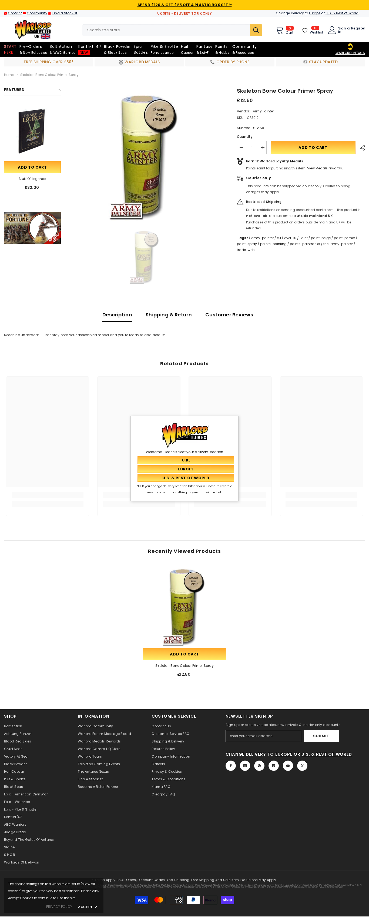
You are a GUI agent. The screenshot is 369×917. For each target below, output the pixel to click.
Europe (314, 13)
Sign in (342, 30)
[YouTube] (288, 766)
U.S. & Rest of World (342, 13)
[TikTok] (274, 766)
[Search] (172, 30)
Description (117, 314)
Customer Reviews (229, 314)
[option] (145, 154)
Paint (304, 238)
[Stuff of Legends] (32, 131)
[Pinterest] (259, 766)
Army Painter (263, 111)
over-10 (290, 238)
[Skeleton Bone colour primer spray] (184, 605)
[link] (32, 228)
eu (279, 238)
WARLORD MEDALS (350, 53)
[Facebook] (231, 766)
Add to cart (32, 167)
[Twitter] (302, 766)
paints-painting (273, 244)
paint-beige (321, 238)
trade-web (245, 249)
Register (358, 29)
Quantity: (245, 136)
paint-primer (344, 238)
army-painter (262, 238)
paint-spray (247, 244)
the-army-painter (338, 244)
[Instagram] (245, 766)
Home (9, 74)
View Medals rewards (324, 168)
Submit (321, 736)
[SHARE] (360, 147)
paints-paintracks (305, 244)
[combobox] (166, 30)
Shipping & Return (169, 314)
